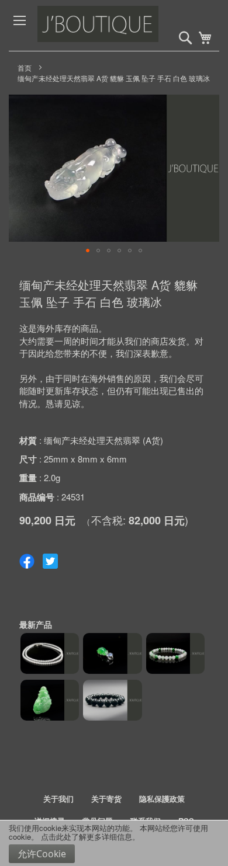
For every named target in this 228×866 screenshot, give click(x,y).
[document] (114, 843)
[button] (87, 250)
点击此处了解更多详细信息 (86, 836)
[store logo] (123, 25)
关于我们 (58, 798)
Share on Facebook (26, 561)
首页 (25, 67)
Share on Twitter (50, 561)
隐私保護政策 (162, 798)
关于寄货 (106, 798)
